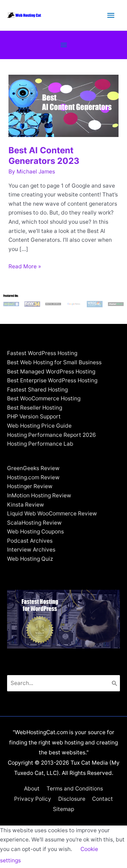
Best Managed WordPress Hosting (51, 371)
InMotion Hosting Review (39, 495)
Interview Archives (31, 549)
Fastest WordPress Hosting (42, 353)
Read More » (24, 267)
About (32, 788)
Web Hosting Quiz (30, 558)
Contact (102, 798)
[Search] (115, 683)
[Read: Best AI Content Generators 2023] (63, 105)
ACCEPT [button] (43, 860)
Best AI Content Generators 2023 (43, 155)
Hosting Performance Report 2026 (51, 435)
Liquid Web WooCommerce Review (52, 513)
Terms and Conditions (75, 788)
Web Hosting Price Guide (39, 425)
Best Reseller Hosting (34, 407)
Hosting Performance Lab (40, 443)
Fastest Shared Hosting (37, 389)
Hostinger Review (30, 486)
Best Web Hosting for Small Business (54, 362)
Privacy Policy (32, 798)
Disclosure (71, 798)
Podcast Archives (30, 540)
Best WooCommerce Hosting (43, 398)
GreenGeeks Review (33, 468)
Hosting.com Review (33, 477)
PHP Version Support (34, 416)
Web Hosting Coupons (35, 531)
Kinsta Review (25, 504)
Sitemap (63, 809)
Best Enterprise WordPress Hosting (52, 380)
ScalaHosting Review (34, 522)
